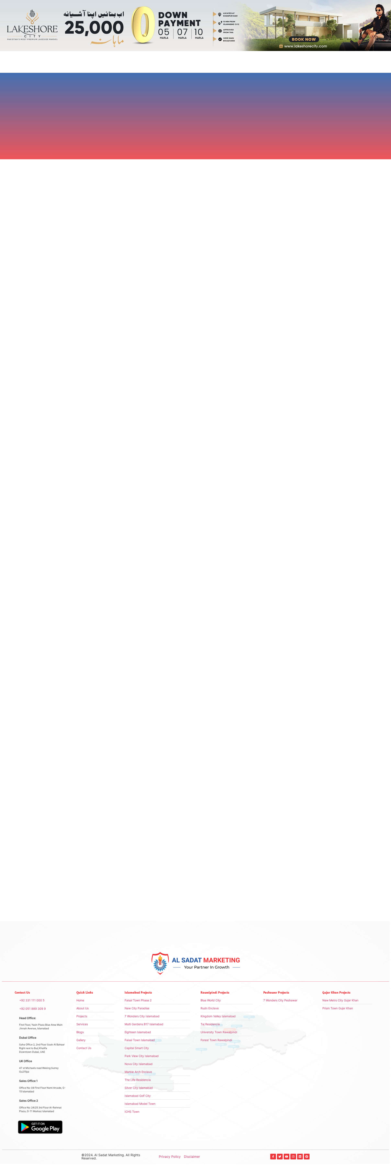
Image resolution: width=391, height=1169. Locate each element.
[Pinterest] (307, 1156)
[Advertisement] (277, 220)
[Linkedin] (300, 1156)
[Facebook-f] (273, 1156)
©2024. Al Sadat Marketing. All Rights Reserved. (110, 1156)
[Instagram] (293, 1156)
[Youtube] (286, 1156)
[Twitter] (280, 1156)
